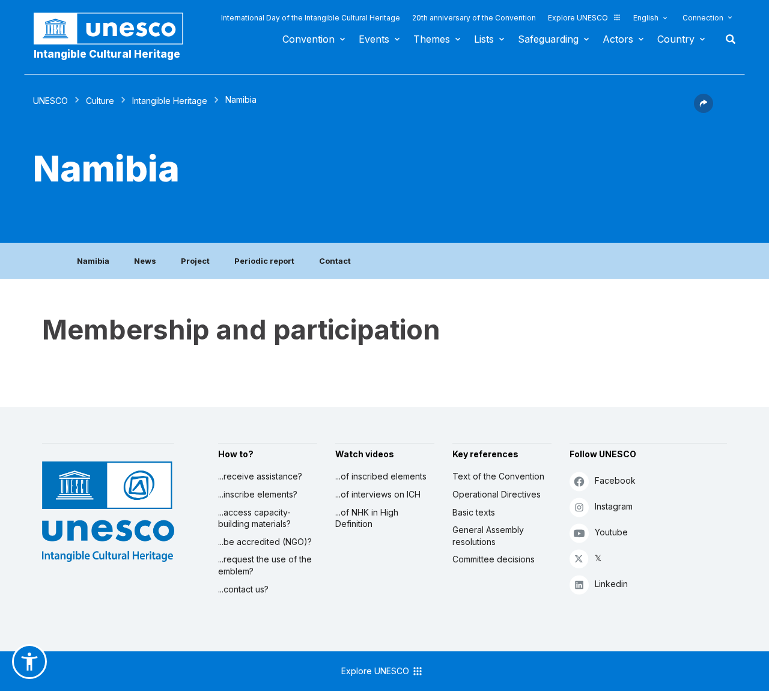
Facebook (615, 480)
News (145, 261)
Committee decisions (493, 559)
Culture (100, 101)
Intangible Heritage (169, 101)
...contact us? (243, 589)
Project (195, 261)
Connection (702, 17)
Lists (484, 39)
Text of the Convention (498, 476)
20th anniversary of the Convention (474, 17)
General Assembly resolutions (488, 536)
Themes (431, 39)
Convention (308, 39)
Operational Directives (496, 494)
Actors (618, 39)
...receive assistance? (260, 476)
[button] (703, 109)
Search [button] (727, 39)
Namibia (93, 261)
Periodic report (264, 261)
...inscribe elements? (257, 494)
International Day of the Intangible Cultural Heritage (310, 17)
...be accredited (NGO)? (265, 542)
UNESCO (50, 101)
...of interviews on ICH (378, 494)
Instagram (614, 506)
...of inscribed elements (381, 476)
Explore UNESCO (578, 17)
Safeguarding (548, 39)
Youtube (611, 532)
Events (374, 39)
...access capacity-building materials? (254, 518)
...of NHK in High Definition (366, 518)
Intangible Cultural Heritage (107, 54)
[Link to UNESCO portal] (115, 28)
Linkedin (611, 584)
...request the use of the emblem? (265, 565)
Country (676, 39)
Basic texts (473, 512)
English (645, 17)
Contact (335, 261)
